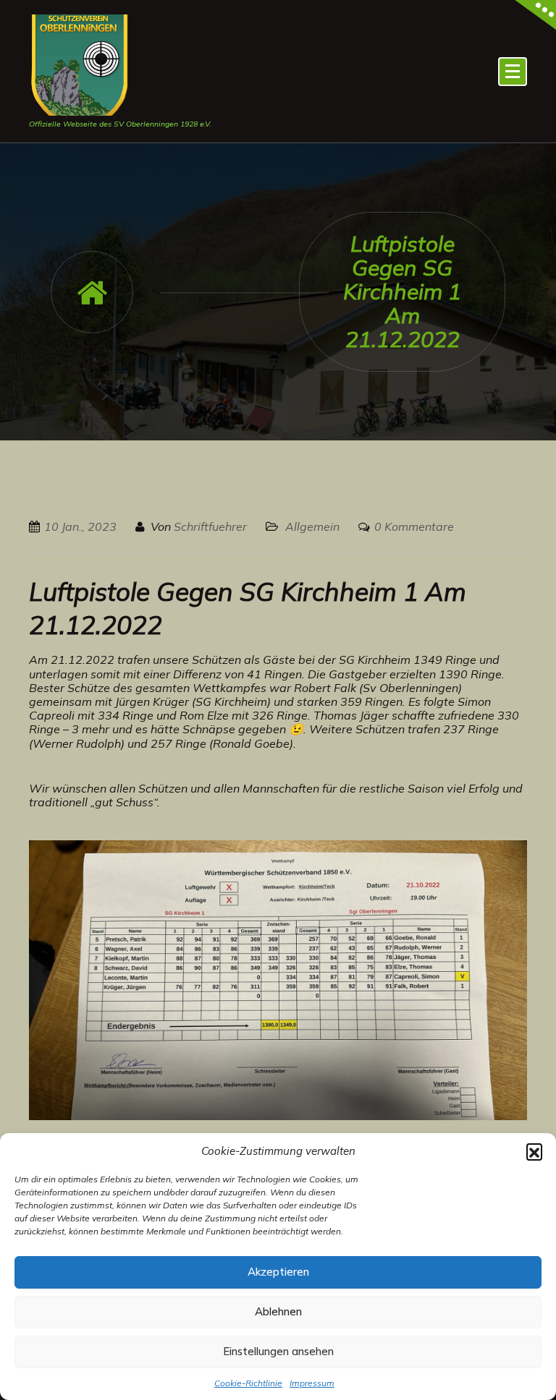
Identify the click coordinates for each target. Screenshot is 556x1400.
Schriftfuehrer (210, 526)
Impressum (312, 1383)
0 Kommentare (414, 526)
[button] (534, 1151)
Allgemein (312, 526)
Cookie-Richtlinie (248, 1383)
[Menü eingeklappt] (512, 71)
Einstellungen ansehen (278, 1351)
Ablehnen (278, 1311)
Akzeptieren (278, 1272)
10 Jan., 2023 (80, 526)
